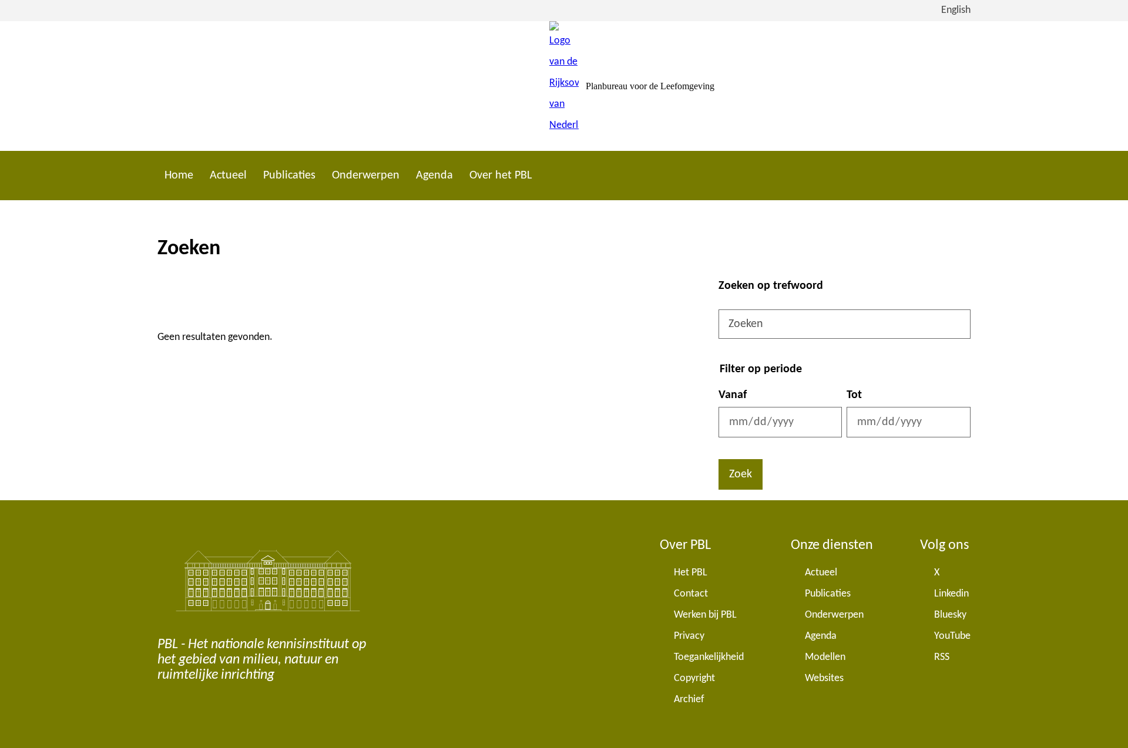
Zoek (740, 474)
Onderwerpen (366, 175)
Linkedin (951, 593)
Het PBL (690, 572)
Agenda (434, 175)
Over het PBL (500, 175)
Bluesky (950, 615)
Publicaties (289, 175)
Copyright (694, 678)
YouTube (952, 636)
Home (178, 175)
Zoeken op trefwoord (771, 286)
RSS (941, 657)
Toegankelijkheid (709, 657)
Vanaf (733, 395)
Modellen (825, 657)
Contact (691, 593)
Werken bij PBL (705, 615)
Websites (824, 678)
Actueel (228, 175)
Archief (689, 699)
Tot (854, 395)
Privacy (689, 636)
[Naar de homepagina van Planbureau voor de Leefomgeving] (564, 86)
